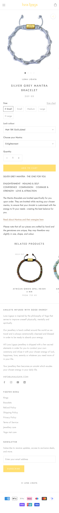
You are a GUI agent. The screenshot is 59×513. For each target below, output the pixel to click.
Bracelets (7, 402)
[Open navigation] (3, 5)
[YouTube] (18, 382)
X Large (8, 116)
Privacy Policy (9, 417)
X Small (8, 108)
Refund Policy (9, 407)
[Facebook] (4, 382)
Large (42, 108)
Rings (5, 397)
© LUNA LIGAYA (29, 483)
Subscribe (13, 468)
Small (19, 108)
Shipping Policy (10, 412)
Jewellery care (9, 427)
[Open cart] (55, 5)
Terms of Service (10, 422)
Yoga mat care (9, 432)
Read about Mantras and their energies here (23, 219)
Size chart (51, 103)
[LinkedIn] (24, 382)
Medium (31, 108)
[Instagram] (11, 382)
